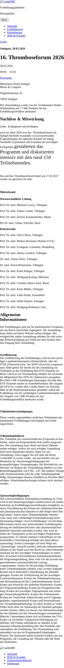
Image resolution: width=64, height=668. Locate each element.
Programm (6, 77)
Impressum (13, 663)
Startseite (12, 26)
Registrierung (14, 32)
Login (3, 41)
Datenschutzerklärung (19, 660)
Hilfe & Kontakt (16, 35)
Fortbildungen (15, 29)
